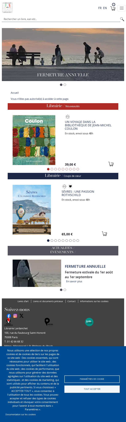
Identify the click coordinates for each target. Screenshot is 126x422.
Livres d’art (23, 301)
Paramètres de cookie (92, 378)
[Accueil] (62, 7)
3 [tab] (55, 169)
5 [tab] (63, 169)
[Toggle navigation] (121, 8)
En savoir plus (74, 281)
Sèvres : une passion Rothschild (78, 193)
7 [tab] (70, 169)
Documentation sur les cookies (21, 414)
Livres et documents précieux (48, 301)
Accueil (15, 92)
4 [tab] (59, 169)
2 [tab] (52, 169)
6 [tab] (66, 169)
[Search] (122, 19)
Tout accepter (92, 388)
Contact (71, 301)
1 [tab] (48, 169)
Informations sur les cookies (94, 301)
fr (100, 8)
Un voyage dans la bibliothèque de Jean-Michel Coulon (88, 125)
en (105, 8)
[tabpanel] (63, 140)
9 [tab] (78, 169)
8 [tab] (74, 169)
